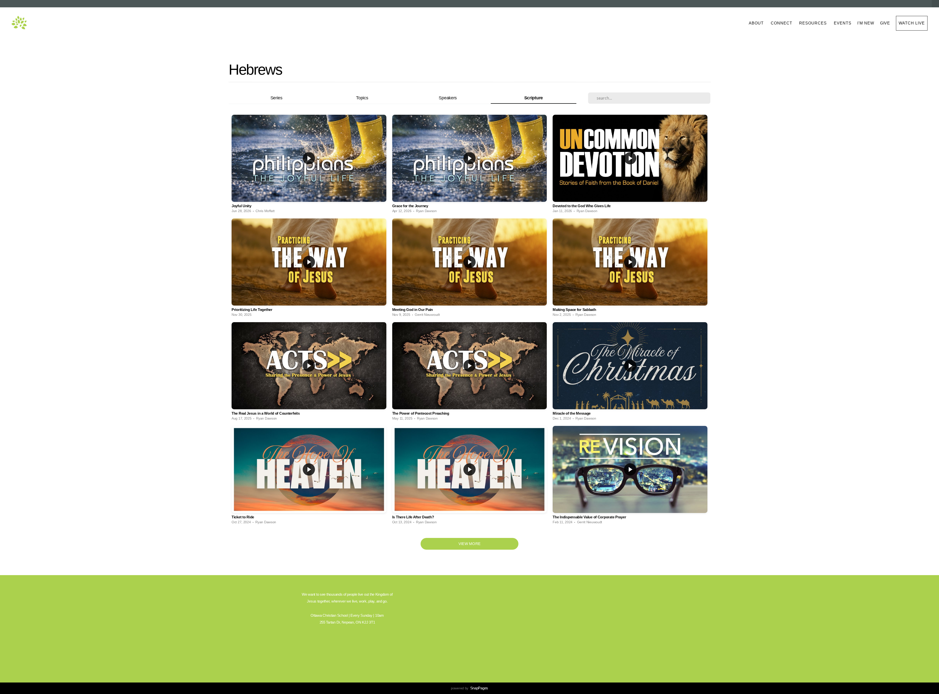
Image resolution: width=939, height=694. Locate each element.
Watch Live (912, 23)
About (757, 23)
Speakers (448, 97)
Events (842, 23)
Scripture (533, 97)
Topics (362, 97)
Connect (782, 23)
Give (885, 23)
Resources (813, 23)
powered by (469, 688)
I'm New (865, 23)
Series (276, 97)
